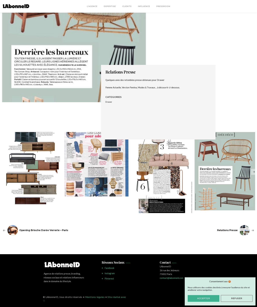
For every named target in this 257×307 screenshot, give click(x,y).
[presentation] (254, 172)
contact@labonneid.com (171, 278)
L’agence (92, 6)
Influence (144, 6)
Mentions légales (95, 297)
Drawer (108, 102)
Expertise (110, 6)
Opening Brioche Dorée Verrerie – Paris (43, 230)
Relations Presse (227, 230)
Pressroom (163, 6)
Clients (126, 6)
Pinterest (109, 278)
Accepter (203, 298)
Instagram (110, 273)
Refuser (236, 298)
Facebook (109, 268)
